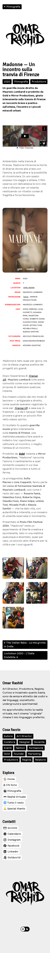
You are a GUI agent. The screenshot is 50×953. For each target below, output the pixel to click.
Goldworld (14, 857)
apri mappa (29, 288)
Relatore (40, 759)
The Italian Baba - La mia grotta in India (24, 644)
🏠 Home (9, 779)
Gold (25, 297)
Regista (26, 759)
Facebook (13, 845)
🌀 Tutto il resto (13, 802)
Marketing (34, 753)
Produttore (39, 81)
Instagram (14, 839)
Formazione (36, 747)
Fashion (20, 747)
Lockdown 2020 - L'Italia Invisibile (19, 655)
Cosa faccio (11, 729)
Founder (19, 753)
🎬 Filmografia (12, 790)
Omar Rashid (13, 683)
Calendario (14, 833)
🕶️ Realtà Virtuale (14, 796)
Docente (39, 742)
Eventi (8, 747)
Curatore (9, 742)
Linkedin (13, 851)
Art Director (24, 736)
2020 (7, 81)
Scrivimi (12, 827)
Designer (24, 742)
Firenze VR (21, 408)
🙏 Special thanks (14, 808)
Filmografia (11, 6)
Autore (8, 736)
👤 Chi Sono (10, 785)
